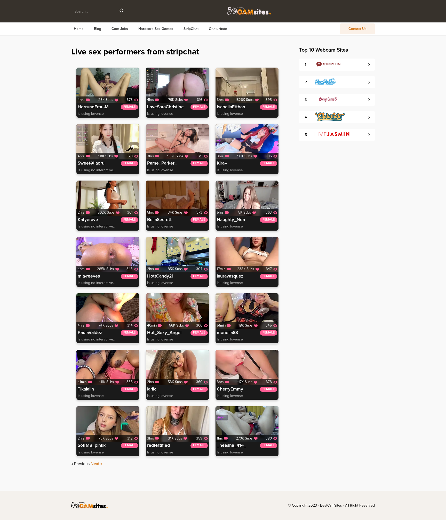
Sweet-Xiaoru (91, 163)
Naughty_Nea (231, 219)
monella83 (227, 332)
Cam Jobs (120, 29)
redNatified (158, 445)
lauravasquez (230, 276)
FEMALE (129, 107)
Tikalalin (86, 389)
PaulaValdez (90, 332)
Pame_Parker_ (162, 163)
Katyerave (88, 219)
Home (79, 29)
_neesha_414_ (231, 445)
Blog (97, 29)
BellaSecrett (159, 219)
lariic (151, 389)
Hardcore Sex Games (155, 29)
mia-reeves (89, 276)
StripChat (191, 29)
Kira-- (222, 163)
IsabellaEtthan (231, 107)
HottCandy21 (160, 276)
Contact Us (357, 29)
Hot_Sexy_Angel (164, 332)
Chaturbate (218, 29)
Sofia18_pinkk (92, 445)
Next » (96, 464)
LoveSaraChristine (165, 107)
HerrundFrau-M (93, 107)
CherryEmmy (230, 389)
